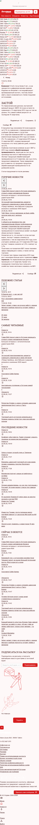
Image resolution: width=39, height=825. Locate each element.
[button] (11, 665)
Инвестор (24, 16)
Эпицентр (16, 16)
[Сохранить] (2, 334)
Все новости (6, 16)
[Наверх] (2, 727)
